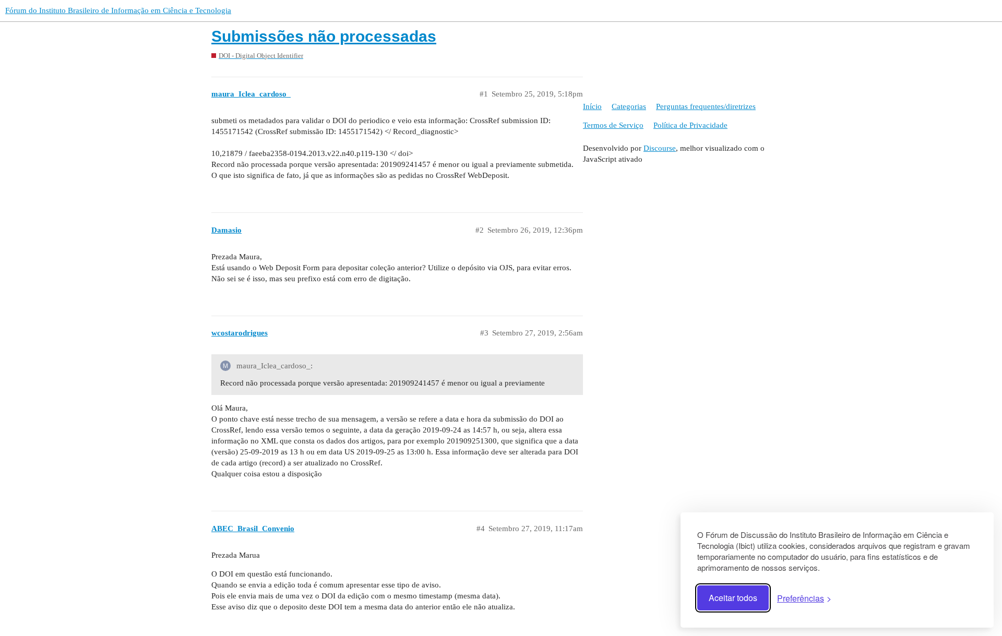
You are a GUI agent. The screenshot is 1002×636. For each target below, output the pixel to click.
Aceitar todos (733, 598)
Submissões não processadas (323, 36)
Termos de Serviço (613, 125)
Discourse (659, 148)
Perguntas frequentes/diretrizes (706, 106)
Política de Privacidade (690, 125)
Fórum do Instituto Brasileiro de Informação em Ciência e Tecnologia (118, 10)
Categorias (629, 106)
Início (592, 106)
